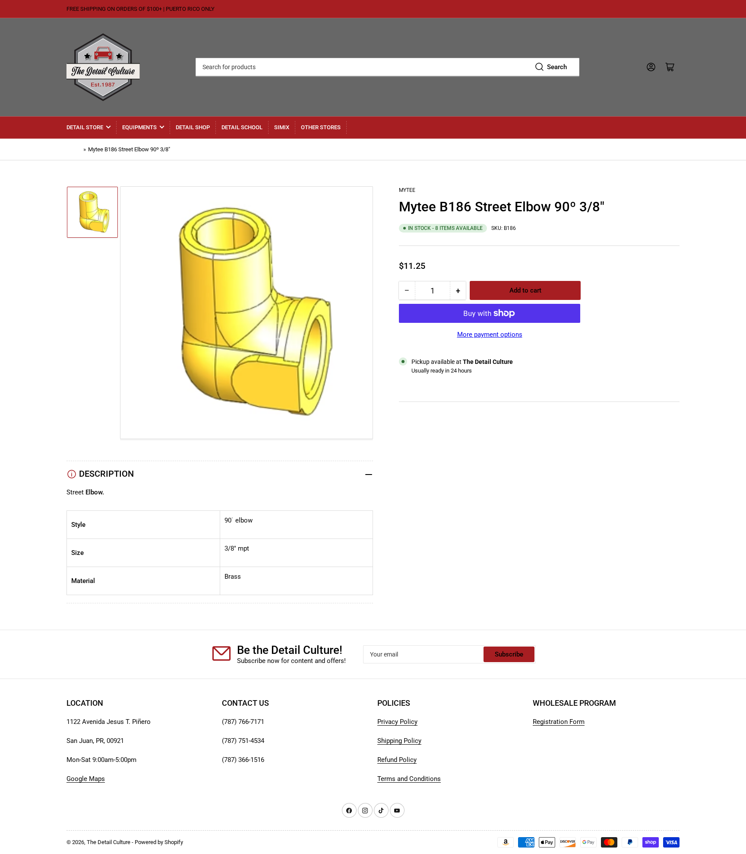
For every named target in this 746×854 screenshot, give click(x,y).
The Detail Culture (108, 842)
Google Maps (85, 779)
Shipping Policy (399, 741)
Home (73, 149)
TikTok (409, 430)
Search (557, 67)
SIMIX (281, 127)
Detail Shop (193, 127)
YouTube (411, 420)
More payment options (489, 334)
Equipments (139, 127)
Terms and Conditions (409, 779)
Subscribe (509, 654)
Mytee (407, 190)
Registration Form (559, 722)
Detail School (241, 127)
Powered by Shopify (159, 842)
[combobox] (387, 67)
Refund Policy (397, 760)
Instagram (413, 441)
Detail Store (84, 127)
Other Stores (321, 127)
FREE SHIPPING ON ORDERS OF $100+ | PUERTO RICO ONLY (140, 9)
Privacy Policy (397, 722)
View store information (441, 381)
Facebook (413, 451)
